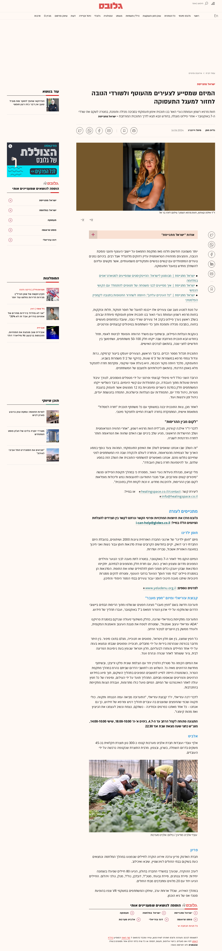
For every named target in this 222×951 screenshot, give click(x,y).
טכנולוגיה (108, 16)
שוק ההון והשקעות (152, 16)
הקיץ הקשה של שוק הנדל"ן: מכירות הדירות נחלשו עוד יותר (28, 295)
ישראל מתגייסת (206, 84)
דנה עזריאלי (156, 919)
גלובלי (97, 16)
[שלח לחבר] (211, 273)
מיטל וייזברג (194, 130)
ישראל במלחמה (151, 913)
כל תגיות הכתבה (189, 926)
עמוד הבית (210, 73)
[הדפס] (133, 130)
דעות (73, 16)
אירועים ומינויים (195, 73)
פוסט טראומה (184, 919)
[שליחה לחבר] (108, 130)
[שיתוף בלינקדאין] (211, 264)
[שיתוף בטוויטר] (79, 130)
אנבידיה (40, 327)
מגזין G (47, 16)
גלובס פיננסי (185, 16)
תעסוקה (124, 913)
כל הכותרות (169, 16)
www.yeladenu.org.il (160, 588)
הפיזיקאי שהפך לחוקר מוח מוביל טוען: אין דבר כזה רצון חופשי (27, 102)
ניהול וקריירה (85, 16)
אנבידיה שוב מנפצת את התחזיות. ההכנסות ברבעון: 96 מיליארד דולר (25, 334)
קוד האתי (125, 937)
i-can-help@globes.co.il (153, 523)
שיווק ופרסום (61, 16)
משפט (119, 16)
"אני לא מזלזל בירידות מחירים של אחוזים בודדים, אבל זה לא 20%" (26, 315)
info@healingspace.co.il (180, 496)
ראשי (196, 16)
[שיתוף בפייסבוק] (99, 130)
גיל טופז (40, 308)
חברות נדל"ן (38, 289)
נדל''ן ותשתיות (132, 16)
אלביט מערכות (127, 919)
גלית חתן (210, 130)
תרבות (37, 16)
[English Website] (216, 16)
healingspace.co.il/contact (161, 491)
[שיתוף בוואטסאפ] (89, 130)
